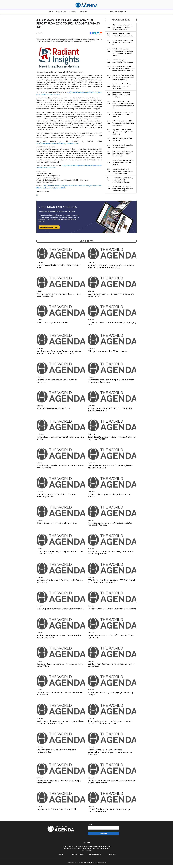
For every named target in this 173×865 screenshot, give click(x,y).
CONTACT (83, 12)
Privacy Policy (78, 854)
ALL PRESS (72, 12)
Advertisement (95, 854)
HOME (51, 12)
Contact (112, 854)
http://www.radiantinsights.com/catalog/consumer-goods (57, 143)
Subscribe (103, 833)
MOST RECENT (61, 12)
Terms (60, 854)
